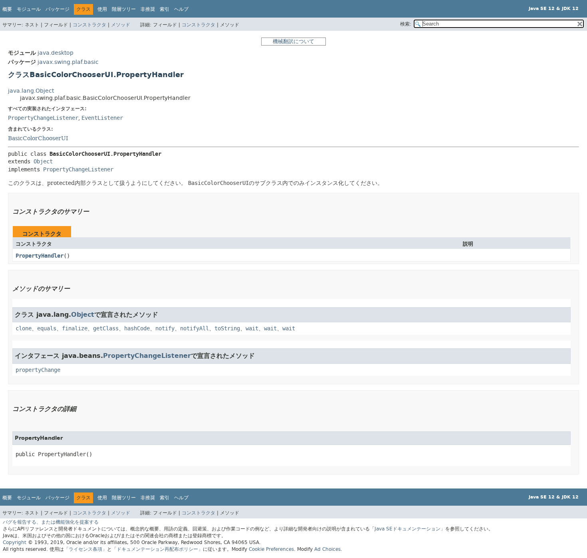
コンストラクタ (89, 25)
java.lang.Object (31, 90)
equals (46, 328)
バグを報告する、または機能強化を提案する (51, 522)
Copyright (14, 542)
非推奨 (148, 9)
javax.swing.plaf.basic (68, 62)
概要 (7, 9)
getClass (106, 328)
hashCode (137, 328)
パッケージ (57, 9)
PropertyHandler (39, 255)
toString (227, 328)
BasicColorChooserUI (38, 138)
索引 (164, 9)
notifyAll (194, 328)
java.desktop (55, 53)
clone (24, 328)
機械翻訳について (293, 41)
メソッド (120, 25)
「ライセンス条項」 (85, 549)
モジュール (29, 9)
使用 (102, 9)
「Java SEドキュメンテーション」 (407, 529)
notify (165, 328)
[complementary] (271, 549)
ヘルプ (181, 9)
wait (252, 328)
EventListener (102, 118)
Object (43, 161)
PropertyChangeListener (43, 118)
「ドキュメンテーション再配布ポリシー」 (157, 549)
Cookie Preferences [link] (271, 549)
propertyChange (38, 370)
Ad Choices (327, 549)
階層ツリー (124, 9)
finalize (74, 328)
